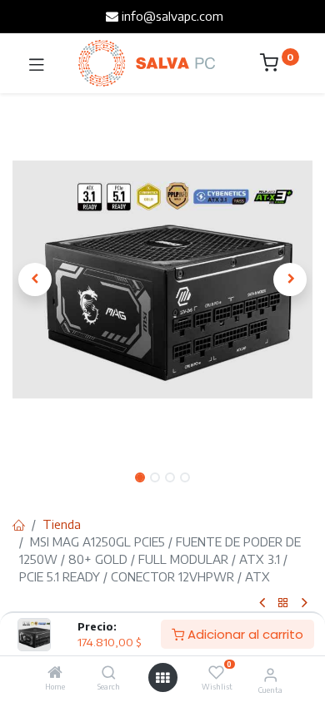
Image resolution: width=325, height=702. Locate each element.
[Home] (55, 672)
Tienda (61, 524)
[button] (35, 279)
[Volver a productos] (283, 603)
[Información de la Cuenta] (270, 674)
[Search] (109, 672)
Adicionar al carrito (243, 634)
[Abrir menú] (162, 678)
